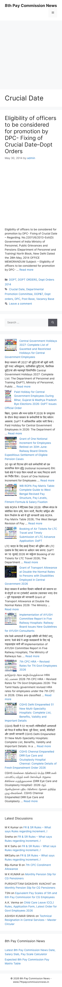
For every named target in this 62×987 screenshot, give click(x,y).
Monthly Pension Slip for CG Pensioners (30, 887)
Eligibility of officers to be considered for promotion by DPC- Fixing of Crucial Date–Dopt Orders (30, 134)
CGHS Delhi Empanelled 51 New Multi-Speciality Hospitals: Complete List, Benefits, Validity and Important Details (29, 712)
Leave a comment (20, 303)
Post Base (28, 298)
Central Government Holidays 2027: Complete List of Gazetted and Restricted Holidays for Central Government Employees (31, 349)
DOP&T (38, 294)
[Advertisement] (31, 51)
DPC (17, 298)
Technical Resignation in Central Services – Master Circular (30, 920)
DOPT (12, 279)
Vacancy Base (45, 298)
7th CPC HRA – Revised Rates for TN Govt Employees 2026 (38, 665)
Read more (26, 269)
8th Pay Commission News (31, 5)
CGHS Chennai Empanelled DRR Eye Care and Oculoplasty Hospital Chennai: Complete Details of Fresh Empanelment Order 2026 (31, 759)
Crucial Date (17, 289)
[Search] (52, 322)
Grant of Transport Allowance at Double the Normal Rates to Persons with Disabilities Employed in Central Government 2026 (31, 575)
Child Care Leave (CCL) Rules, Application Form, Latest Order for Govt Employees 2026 (31, 906)
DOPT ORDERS (27, 279)
